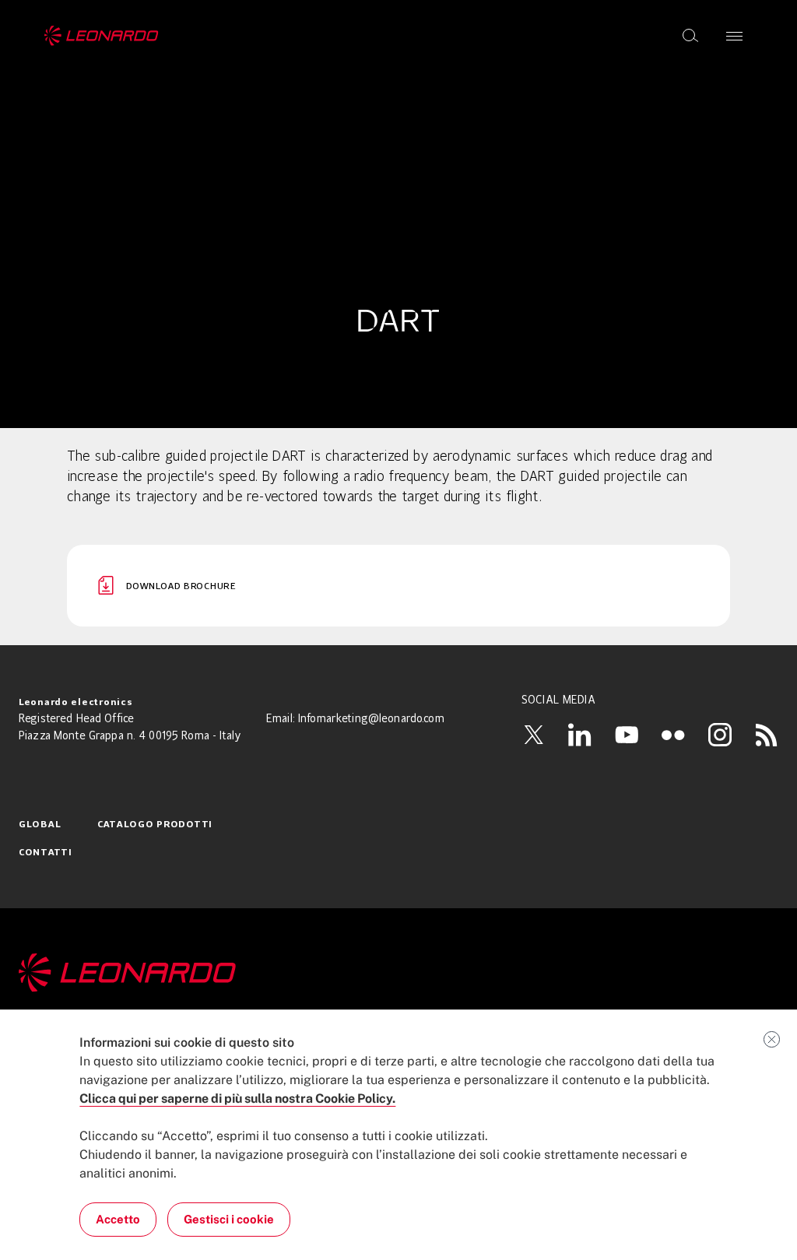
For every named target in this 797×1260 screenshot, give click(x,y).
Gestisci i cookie (229, 1219)
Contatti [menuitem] (45, 853)
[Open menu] (734, 36)
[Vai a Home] (398, 972)
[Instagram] (720, 734)
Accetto (118, 1219)
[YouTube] (626, 734)
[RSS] (766, 734)
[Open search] (690, 36)
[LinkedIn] (580, 734)
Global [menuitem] (40, 825)
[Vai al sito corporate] (101, 36)
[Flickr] (673, 734)
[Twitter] (533, 734)
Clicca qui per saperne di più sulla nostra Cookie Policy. (237, 1098)
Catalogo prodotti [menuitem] (154, 825)
